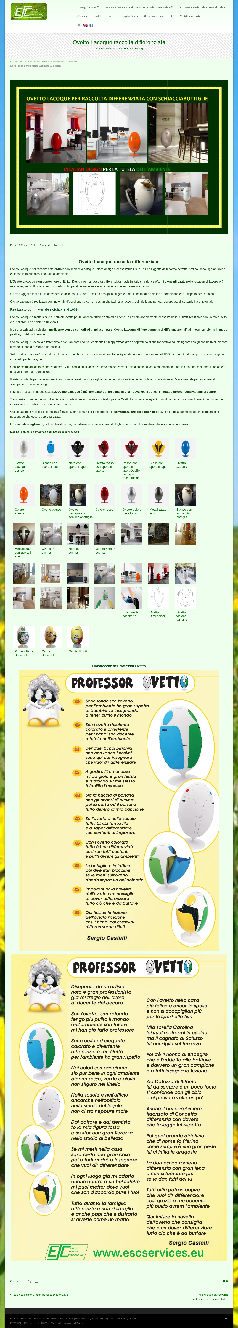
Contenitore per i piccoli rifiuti (208, 1299)
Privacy (79, 1323)
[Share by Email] (36, 1281)
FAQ (172, 16)
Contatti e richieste (190, 16)
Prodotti (98, 16)
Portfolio (28, 61)
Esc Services (16, 61)
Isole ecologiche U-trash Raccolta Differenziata (40, 1294)
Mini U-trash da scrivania (213, 1294)
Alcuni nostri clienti (154, 16)
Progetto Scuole (129, 16)
